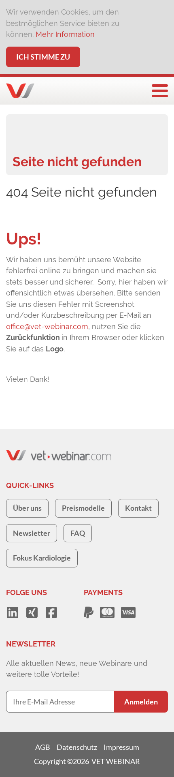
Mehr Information (65, 34)
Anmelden (141, 701)
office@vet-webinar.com (47, 326)
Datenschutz (77, 747)
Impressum (121, 747)
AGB (42, 747)
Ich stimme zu (43, 56)
